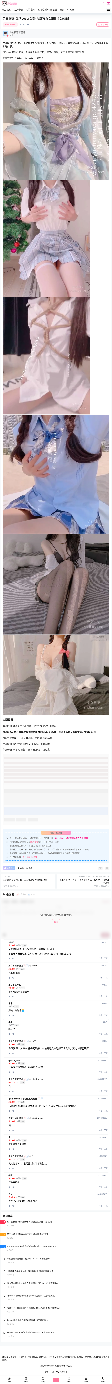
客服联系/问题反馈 (47, 9)
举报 (100, 958)
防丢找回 (6, 9)
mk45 (11, 942)
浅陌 (10, 1194)
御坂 (10, 1175)
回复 (106, 958)
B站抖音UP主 (10, 24)
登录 (56, 922)
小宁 (10, 1003)
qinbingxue (14, 1060)
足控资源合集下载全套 (63, 1366)
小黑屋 (70, 9)
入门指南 (30, 9)
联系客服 (34, 842)
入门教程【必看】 (30, 857)
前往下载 (104, 25)
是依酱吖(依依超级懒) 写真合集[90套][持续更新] (25, 880)
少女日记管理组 (15, 966)
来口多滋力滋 (14, 985)
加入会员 (18, 9)
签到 (62, 9)
